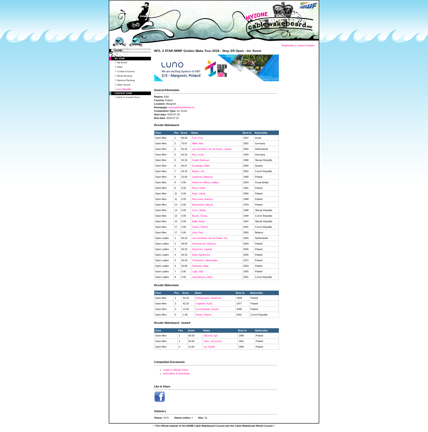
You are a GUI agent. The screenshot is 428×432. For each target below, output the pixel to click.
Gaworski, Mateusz (202, 176)
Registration (288, 45)
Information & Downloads (176, 373)
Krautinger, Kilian (201, 165)
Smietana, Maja (200, 266)
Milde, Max (198, 143)
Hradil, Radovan (200, 160)
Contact (300, 45)
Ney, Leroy (198, 154)
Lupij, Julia (197, 271)
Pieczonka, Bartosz (202, 199)
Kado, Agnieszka (201, 254)
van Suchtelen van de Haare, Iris (209, 238)
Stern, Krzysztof (212, 341)
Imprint (310, 45)
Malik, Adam (198, 221)
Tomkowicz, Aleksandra (205, 260)
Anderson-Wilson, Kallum (205, 182)
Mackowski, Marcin (202, 204)
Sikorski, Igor (211, 335)
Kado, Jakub (199, 193)
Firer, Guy (197, 138)
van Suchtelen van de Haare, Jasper (212, 149)
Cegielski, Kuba (203, 303)
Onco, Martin (199, 210)
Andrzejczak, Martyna (204, 243)
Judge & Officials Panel (175, 370)
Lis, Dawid (209, 346)
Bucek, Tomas (200, 215)
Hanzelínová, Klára (202, 277)
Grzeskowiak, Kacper (207, 309)
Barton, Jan (198, 171)
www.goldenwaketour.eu (181, 107)
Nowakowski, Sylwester (208, 298)
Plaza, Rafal (198, 188)
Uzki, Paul (197, 232)
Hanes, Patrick (200, 227)
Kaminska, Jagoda (202, 249)
